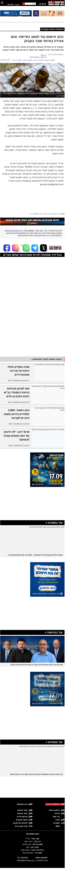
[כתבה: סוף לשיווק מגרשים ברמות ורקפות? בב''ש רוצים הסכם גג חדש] (48, 394)
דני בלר (31, 214)
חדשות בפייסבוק (20, 823)
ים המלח (46, 214)
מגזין (57, 820)
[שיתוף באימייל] (16, 60)
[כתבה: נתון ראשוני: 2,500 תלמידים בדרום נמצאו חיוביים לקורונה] (48, 416)
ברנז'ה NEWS (38, 214)
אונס (51, 214)
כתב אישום (56, 214)
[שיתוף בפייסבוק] (38, 60)
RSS (58, 826)
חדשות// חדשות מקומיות (52, 29)
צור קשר (56, 817)
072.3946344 (22, 858)
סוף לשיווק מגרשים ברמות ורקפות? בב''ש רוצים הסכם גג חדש (16, 392)
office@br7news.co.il (25, 860)
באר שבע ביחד (21, 826)
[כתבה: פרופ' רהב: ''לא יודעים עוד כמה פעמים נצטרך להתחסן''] (48, 438)
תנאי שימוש (22, 810)
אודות (57, 813)
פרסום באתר (54, 810)
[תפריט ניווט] (2, 3)
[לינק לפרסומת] (47, 453)
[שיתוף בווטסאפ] (49, 60)
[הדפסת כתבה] (5, 60)
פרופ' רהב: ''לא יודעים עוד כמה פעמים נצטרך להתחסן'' (16, 435)
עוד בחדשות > (54, 632)
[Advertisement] (32, 200)
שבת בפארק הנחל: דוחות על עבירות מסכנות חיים (18, 370)
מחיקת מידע (22, 817)
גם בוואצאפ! (22, 804)
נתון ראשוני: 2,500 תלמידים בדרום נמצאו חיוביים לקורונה (16, 414)
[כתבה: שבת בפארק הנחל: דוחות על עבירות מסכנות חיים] (50, 372)
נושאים (56, 823)
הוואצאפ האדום (53, 804)
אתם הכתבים (22, 820)
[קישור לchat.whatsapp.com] (32, 221)
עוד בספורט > (54, 522)
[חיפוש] (23, 4)
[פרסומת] (49, 13)
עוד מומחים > (54, 742)
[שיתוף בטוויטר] (27, 60)
